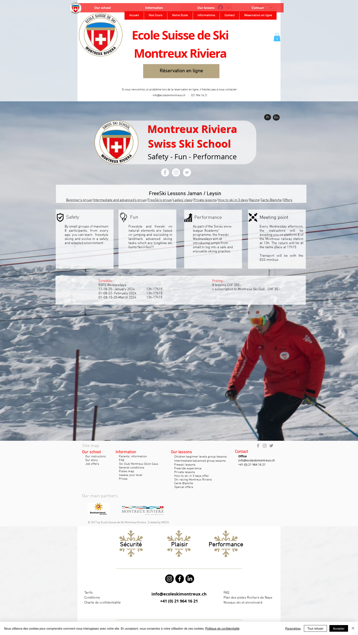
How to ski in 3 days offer (190, 476)
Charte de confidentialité (102, 603)
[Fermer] (353, 628)
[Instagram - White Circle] (176, 172)
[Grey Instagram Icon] (264, 445)
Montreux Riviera (192, 129)
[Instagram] (169, 578)
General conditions (131, 468)
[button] (277, 37)
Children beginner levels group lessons (200, 457)
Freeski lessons (184, 465)
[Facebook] (179, 578)
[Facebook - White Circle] (165, 172)
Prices (123, 479)
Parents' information (132, 456)
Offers (287, 200)
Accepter (339, 628)
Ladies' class (182, 200)
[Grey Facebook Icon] (258, 445)
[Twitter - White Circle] (187, 172)
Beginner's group (79, 200)
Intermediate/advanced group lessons (199, 461)
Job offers (92, 464)
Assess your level (130, 475)
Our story (91, 460)
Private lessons (205, 200)
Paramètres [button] (293, 628)
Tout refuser (315, 628)
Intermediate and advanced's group (119, 200)
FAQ (121, 460)
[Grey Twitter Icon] (271, 445)
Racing (254, 200)
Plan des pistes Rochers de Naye (248, 598)
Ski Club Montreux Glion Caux (137, 464)
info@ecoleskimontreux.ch (169, 95)
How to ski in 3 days (233, 200)
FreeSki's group (160, 200)
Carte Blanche (271, 200)
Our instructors (95, 456)
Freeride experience (187, 468)
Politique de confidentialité (222, 628)
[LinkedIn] (189, 578)
